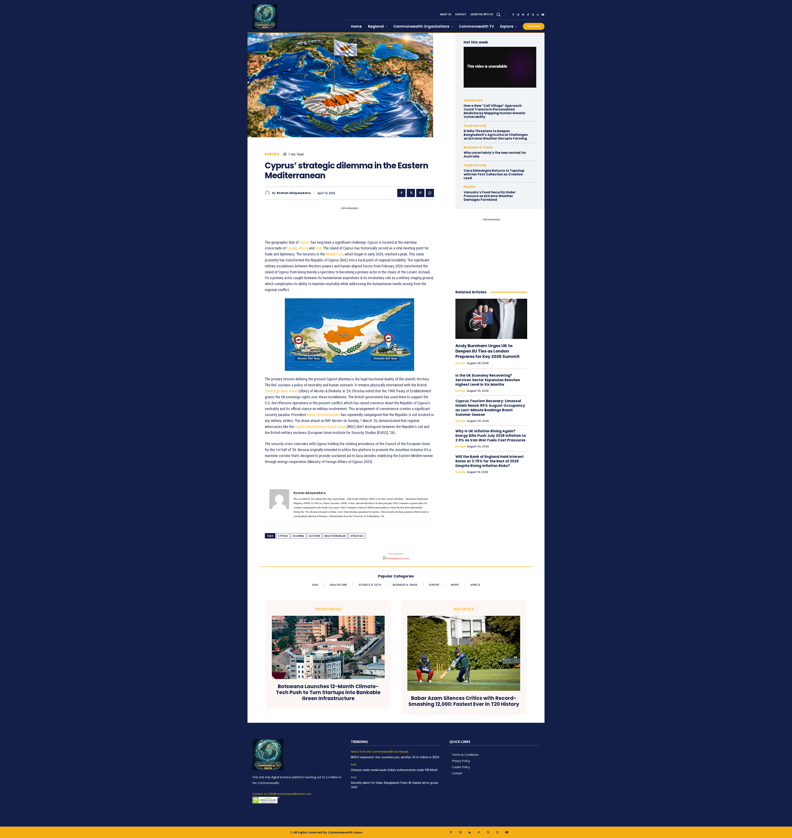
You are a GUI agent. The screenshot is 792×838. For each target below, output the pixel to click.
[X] (532, 14)
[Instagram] (518, 14)
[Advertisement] (340, 219)
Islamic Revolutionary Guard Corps (320, 426)
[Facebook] (513, 14)
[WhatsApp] (537, 14)
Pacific (469, 186)
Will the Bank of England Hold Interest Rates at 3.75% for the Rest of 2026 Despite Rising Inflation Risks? (489, 461)
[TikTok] (528, 14)
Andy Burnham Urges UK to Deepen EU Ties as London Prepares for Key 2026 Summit (487, 351)
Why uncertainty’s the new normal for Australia (495, 154)
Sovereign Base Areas (281, 391)
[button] (498, 14)
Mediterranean (335, 535)
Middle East (334, 254)
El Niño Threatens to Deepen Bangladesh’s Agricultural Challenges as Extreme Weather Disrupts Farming (496, 135)
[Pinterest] (420, 193)
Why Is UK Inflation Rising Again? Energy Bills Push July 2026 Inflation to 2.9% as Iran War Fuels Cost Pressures (490, 436)
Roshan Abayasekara (293, 193)
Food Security (475, 125)
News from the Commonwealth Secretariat (380, 751)
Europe (272, 154)
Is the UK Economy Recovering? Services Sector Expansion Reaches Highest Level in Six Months (487, 380)
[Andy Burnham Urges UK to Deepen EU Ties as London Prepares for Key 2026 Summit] (491, 319)
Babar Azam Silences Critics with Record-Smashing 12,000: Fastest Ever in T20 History (463, 701)
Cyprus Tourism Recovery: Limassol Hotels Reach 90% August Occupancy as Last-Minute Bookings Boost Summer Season (490, 407)
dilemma (298, 535)
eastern (314, 535)
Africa (303, 248)
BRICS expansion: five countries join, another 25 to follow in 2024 (395, 757)
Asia (318, 248)
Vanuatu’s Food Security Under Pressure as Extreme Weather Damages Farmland (490, 196)
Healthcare (473, 100)
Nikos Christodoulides (323, 415)
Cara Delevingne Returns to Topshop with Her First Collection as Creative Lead (494, 174)
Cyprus (304, 242)
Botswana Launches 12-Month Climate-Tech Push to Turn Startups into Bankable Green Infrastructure (328, 692)
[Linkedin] (523, 14)
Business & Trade (478, 147)
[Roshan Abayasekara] (268, 193)
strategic (357, 535)
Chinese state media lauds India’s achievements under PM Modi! (394, 770)
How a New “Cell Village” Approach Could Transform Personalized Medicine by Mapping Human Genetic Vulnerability (495, 111)
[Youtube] (542, 14)
